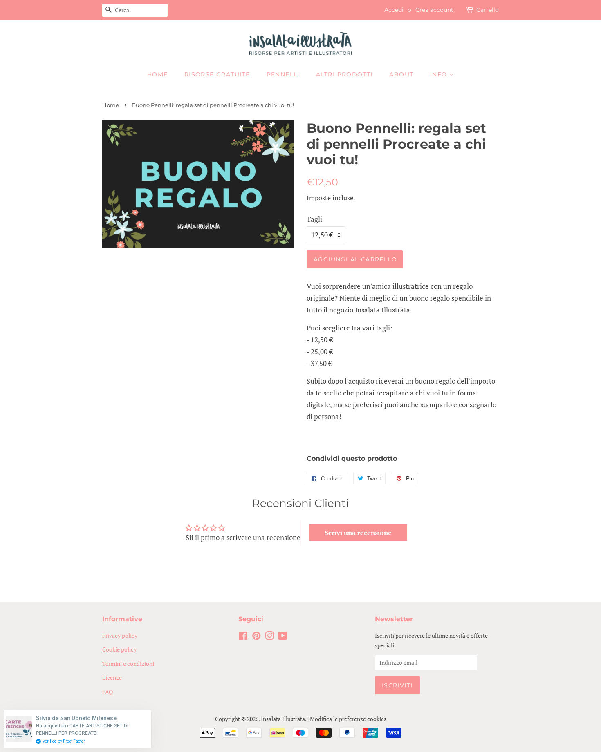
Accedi (394, 9)
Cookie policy (119, 649)
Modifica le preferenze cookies (348, 719)
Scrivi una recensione (358, 532)
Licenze (112, 677)
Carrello (487, 9)
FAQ (107, 692)
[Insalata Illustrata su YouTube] (282, 637)
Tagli (314, 219)
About (401, 74)
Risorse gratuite (217, 74)
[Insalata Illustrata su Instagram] (269, 637)
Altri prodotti (344, 74)
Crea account (434, 9)
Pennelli (283, 74)
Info (439, 74)
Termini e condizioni (128, 663)
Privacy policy (119, 635)
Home (157, 74)
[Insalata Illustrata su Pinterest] (256, 637)
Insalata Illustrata (283, 719)
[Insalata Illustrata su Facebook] (243, 637)
